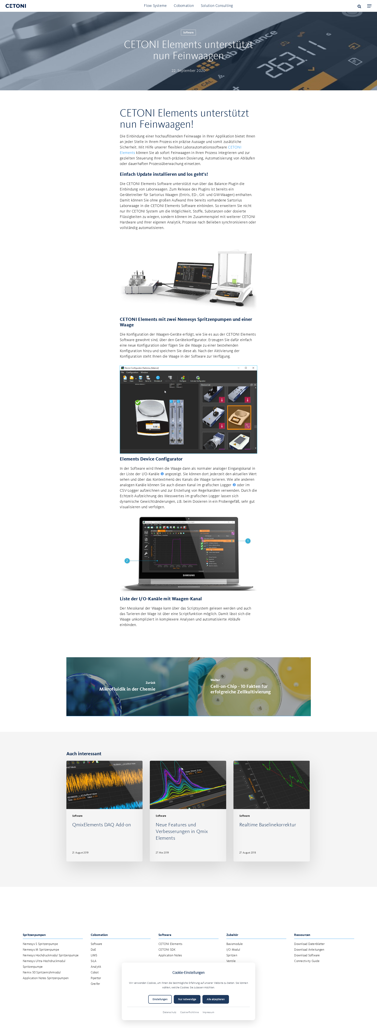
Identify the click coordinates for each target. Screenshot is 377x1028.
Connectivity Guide (306, 961)
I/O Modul (233, 949)
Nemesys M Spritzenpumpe (41, 949)
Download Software (307, 955)
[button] (369, 6)
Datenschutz (169, 1012)
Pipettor (96, 978)
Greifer (95, 984)
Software (188, 32)
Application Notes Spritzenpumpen (46, 978)
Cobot (95, 972)
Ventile (231, 961)
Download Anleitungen (309, 949)
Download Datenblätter (309, 944)
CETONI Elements (170, 944)
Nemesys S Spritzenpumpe (40, 944)
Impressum (208, 1012)
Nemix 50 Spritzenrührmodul (42, 972)
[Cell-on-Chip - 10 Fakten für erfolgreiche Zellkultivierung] (249, 686)
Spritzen (231, 955)
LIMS (94, 955)
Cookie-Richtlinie (189, 1012)
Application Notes (170, 955)
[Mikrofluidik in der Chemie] (127, 686)
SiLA (94, 961)
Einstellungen (160, 999)
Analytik (96, 966)
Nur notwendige (187, 999)
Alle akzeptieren (216, 999)
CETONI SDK (167, 949)
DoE (93, 949)
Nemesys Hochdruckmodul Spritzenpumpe (51, 955)
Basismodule (234, 944)
